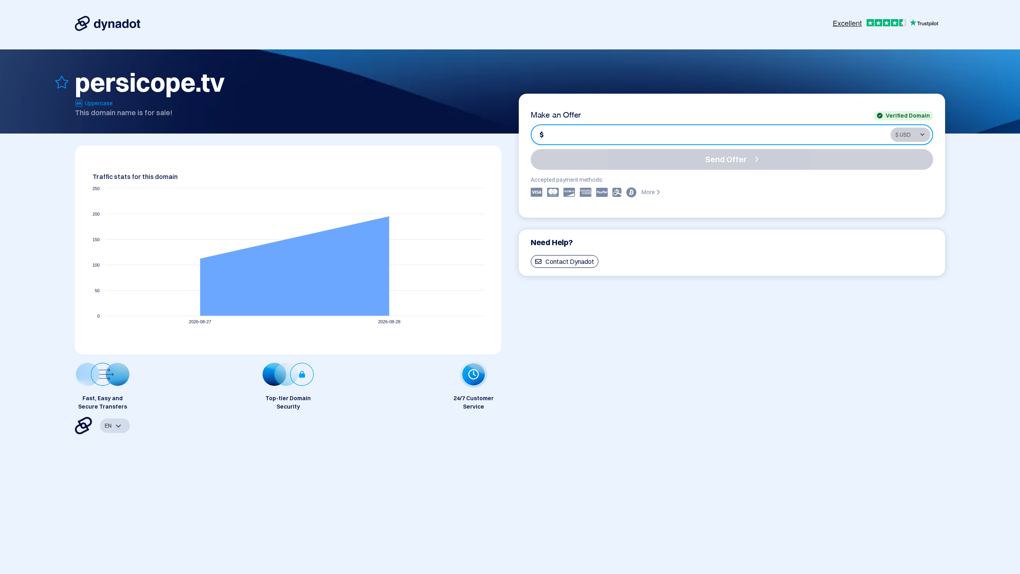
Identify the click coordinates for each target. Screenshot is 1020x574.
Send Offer (726, 159)
